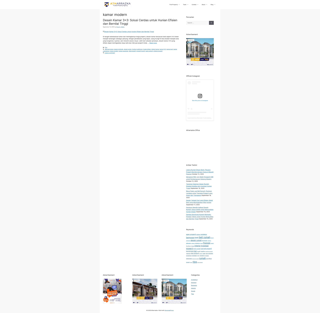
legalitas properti (209, 251)
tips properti (200, 262)
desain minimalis (118, 49)
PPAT (198, 255)
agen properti (191, 234)
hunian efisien (147, 49)
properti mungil (140, 51)
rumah (202, 258)
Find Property (174, 4)
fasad (201, 243)
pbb (207, 253)
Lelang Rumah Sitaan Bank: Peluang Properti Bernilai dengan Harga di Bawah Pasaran (200, 172)
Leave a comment (110, 53)
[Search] (211, 23)
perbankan (189, 255)
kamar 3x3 (163, 49)
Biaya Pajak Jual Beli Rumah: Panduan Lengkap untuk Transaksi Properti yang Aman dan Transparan (199, 193)
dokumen (188, 243)
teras (191, 262)
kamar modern (114, 51)
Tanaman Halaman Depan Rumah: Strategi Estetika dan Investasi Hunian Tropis (199, 186)
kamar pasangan (123, 51)
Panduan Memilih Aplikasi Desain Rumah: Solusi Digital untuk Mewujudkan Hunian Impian (199, 210)
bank (196, 238)
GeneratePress (169, 310)
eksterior (197, 243)
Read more (153, 43)
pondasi (194, 255)
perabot (210, 253)
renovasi (189, 258)
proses (207, 255)
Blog (212, 4)
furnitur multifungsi (137, 49)
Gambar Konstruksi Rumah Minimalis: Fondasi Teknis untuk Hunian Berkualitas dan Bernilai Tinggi (199, 217)
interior (197, 246)
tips (195, 261)
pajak (204, 253)
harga (192, 246)
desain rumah (128, 49)
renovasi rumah (195, 258)
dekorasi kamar (109, 49)
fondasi (212, 243)
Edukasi (193, 282)
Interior (193, 288)
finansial (206, 243)
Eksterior (194, 285)
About (203, 4)
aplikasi (198, 234)
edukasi (193, 243)
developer (204, 240)
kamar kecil (169, 49)
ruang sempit (149, 51)
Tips (106, 47)
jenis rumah (196, 248)
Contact (194, 4)
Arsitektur (194, 280)
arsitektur (204, 234)
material (188, 253)
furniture (188, 246)
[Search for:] (197, 23)
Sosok (193, 291)
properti (202, 255)
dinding (209, 240)
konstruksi (190, 251)
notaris (200, 253)
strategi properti (157, 51)
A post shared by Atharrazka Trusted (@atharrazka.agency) (203, 118)
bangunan (190, 237)
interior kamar (155, 49)
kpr (195, 251)
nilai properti (132, 51)
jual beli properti (206, 248)
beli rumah (204, 237)
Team (184, 4)
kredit (198, 251)
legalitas (203, 251)
